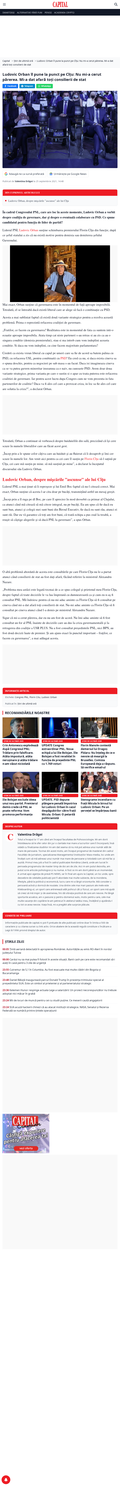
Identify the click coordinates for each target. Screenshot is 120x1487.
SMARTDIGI (8, 12)
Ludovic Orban (28, 230)
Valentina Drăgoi (24, 181)
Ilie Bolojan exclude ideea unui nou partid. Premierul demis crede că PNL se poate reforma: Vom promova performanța (20, 807)
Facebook (12, 86)
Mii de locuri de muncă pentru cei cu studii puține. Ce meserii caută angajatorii (56, 1000)
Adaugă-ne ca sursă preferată (26, 174)
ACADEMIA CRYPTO (64, 12)
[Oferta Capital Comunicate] (60, 1133)
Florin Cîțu (92, 459)
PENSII (48, 12)
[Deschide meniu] (4, 4)
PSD (63, 358)
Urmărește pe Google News (70, 174)
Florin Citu (35, 697)
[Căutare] (116, 4)
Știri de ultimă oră (27, 703)
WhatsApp (46, 86)
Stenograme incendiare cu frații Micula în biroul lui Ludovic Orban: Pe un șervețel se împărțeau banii (99, 805)
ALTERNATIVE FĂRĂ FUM (29, 12)
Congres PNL (21, 697)
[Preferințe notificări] (6, 1479)
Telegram (28, 86)
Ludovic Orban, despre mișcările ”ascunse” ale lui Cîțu (38, 201)
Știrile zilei (14, 942)
